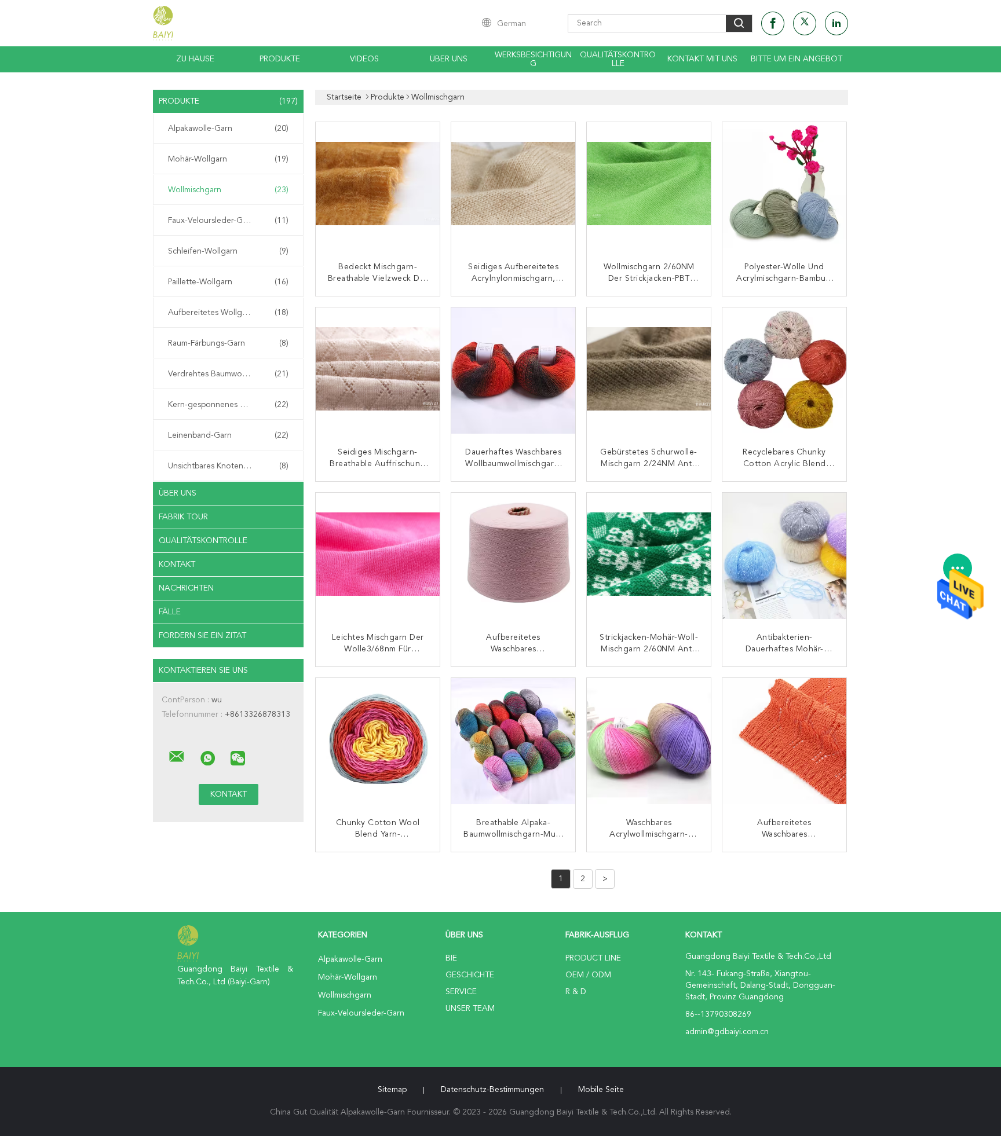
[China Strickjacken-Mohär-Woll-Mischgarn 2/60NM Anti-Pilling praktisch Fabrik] (650, 556)
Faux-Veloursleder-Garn (228, 221)
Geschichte (469, 975)
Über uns (448, 59)
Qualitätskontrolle (618, 59)
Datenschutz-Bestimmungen (492, 1090)
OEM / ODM (588, 975)
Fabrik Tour (183, 517)
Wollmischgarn (228, 190)
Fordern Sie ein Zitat (202, 636)
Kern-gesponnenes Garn (228, 405)
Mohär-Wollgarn (228, 159)
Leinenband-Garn (228, 435)
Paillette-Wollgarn (228, 282)
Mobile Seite (601, 1090)
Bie (451, 958)
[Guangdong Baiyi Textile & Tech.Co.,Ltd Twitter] (804, 23)
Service (461, 992)
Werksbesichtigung (533, 59)
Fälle (170, 612)
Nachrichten (186, 588)
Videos (364, 59)
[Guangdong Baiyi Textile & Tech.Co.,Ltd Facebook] (772, 23)
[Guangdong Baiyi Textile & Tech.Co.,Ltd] (177, 757)
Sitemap (392, 1090)
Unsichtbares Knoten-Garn (228, 466)
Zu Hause (195, 59)
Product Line (593, 958)
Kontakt (177, 564)
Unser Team (470, 1009)
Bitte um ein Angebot (796, 59)
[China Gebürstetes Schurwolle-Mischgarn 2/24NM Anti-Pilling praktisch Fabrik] (650, 370)
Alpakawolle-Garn (228, 128)
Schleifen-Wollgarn (228, 251)
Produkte (280, 59)
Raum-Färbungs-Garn (228, 343)
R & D (575, 992)
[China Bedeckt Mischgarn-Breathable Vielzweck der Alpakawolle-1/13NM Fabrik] (379, 185)
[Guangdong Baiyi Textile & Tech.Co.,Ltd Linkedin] (836, 23)
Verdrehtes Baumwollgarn (228, 374)
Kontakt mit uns (702, 59)
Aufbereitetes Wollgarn (228, 313)
